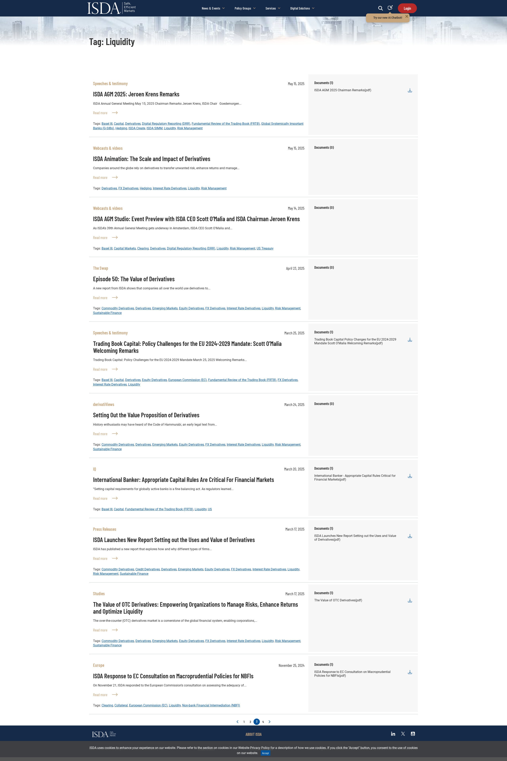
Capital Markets (125, 248)
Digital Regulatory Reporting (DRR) (166, 124)
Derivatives (133, 124)
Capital (119, 124)
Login (407, 8)
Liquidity (170, 128)
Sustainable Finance (107, 313)
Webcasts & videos (108, 148)
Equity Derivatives (191, 308)
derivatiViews (103, 404)
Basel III (107, 124)
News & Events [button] (211, 8)
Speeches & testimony (110, 83)
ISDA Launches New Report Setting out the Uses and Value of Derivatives (174, 539)
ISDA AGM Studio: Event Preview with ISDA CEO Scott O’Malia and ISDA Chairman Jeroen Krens (196, 218)
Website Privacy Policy (254, 748)
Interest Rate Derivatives (170, 188)
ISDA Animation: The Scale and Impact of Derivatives (151, 158)
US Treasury (265, 248)
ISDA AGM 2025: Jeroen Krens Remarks (136, 94)
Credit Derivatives (147, 569)
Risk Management (190, 128)
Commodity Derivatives (118, 308)
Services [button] (271, 8)
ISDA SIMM (155, 128)
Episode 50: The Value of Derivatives (134, 278)
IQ (94, 468)
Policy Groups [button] (243, 8)
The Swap (100, 268)
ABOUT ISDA (254, 734)
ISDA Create (137, 128)
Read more (105, 112)
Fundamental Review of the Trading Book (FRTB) (226, 124)
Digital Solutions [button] (300, 8)
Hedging (121, 128)
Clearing (143, 248)
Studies (99, 593)
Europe (98, 665)
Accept (265, 753)
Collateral (121, 705)
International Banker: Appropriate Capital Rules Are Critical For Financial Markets (183, 479)
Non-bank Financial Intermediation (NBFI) (211, 705)
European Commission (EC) (187, 380)
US (210, 509)
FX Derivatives (128, 188)
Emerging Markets (165, 308)
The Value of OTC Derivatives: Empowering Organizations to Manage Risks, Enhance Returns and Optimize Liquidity (195, 607)
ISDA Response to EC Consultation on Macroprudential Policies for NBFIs (173, 675)
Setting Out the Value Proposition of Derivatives (146, 414)
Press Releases (104, 529)
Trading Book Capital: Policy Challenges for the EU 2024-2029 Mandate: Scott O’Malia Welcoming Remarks (187, 347)
